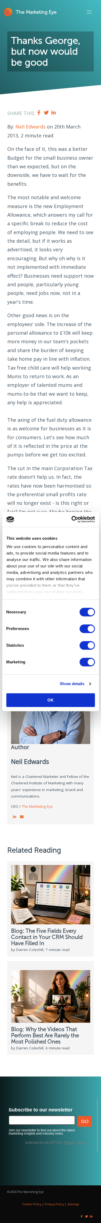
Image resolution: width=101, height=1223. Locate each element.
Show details (72, 683)
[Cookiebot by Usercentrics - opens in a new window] (72, 519)
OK (50, 700)
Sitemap (73, 1204)
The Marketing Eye (36, 12)
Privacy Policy (54, 1204)
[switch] (87, 628)
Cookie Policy (31, 1204)
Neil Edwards (30, 126)
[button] (89, 12)
